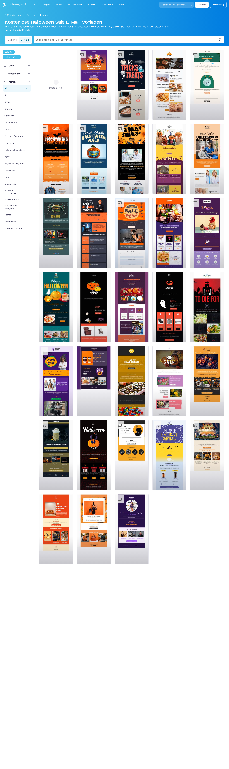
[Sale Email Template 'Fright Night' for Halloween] (132, 529)
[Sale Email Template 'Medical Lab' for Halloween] (132, 159)
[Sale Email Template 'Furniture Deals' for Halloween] (169, 307)
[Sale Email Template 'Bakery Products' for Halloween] (169, 85)
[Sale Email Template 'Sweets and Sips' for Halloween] (94, 381)
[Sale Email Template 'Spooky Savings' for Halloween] (56, 159)
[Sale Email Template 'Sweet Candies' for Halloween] (94, 85)
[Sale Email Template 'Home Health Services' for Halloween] (207, 159)
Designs (12, 39)
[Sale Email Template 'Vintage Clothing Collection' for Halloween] (94, 455)
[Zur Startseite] (13, 5)
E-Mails (25, 39)
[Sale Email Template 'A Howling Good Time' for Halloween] (169, 233)
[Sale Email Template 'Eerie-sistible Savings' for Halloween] (207, 85)
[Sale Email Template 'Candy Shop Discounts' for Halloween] (132, 381)
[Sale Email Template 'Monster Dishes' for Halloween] (207, 455)
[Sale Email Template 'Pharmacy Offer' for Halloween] (169, 455)
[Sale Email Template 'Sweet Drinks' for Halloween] (56, 455)
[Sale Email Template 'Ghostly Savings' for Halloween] (94, 233)
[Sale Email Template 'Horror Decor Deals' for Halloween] (94, 307)
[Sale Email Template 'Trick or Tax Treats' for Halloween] (132, 233)
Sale (29, 15)
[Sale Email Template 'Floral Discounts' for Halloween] (169, 381)
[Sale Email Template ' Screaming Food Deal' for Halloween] (132, 307)
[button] (29, 65)
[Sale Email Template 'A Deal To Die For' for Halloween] (207, 307)
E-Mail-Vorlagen (13, 15)
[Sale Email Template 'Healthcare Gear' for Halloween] (94, 159)
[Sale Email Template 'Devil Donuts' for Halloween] (207, 381)
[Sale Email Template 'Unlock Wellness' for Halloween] (207, 233)
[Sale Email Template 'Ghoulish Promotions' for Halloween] (56, 381)
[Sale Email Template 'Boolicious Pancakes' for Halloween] (56, 307)
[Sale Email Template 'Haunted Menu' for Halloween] (56, 233)
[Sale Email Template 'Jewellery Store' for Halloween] (132, 455)
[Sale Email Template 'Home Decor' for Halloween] (56, 529)
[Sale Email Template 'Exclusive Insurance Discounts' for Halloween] (169, 159)
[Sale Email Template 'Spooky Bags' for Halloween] (94, 529)
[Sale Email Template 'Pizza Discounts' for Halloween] (132, 85)
